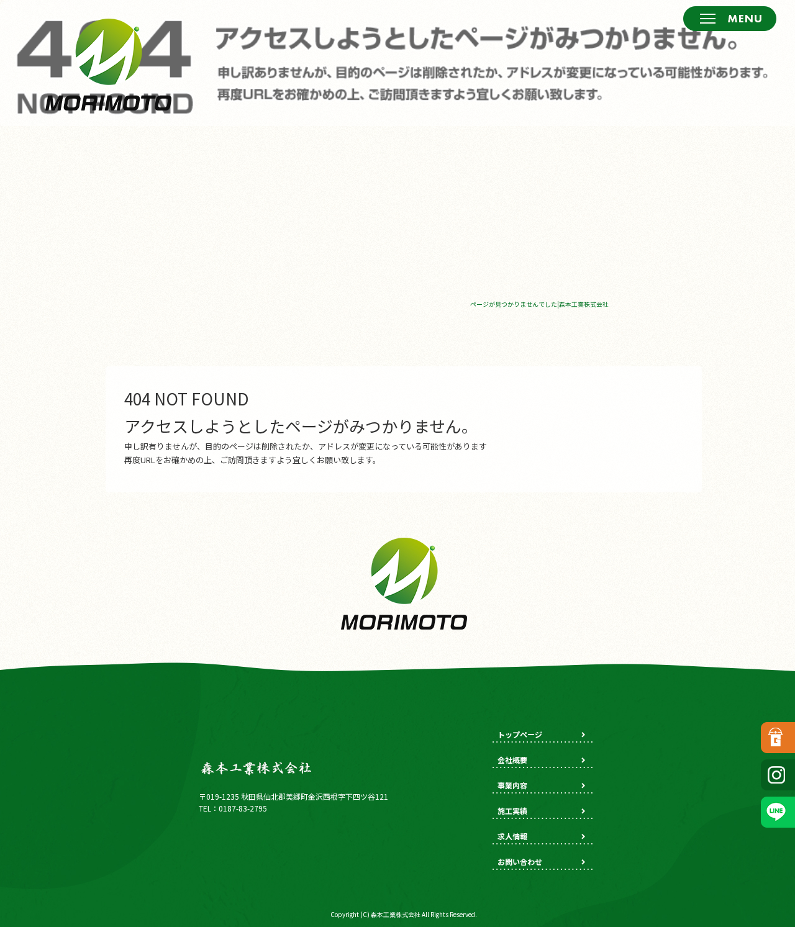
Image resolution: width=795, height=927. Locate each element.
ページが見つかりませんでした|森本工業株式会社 (539, 304)
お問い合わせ (519, 861)
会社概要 (512, 759)
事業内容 (512, 785)
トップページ (519, 734)
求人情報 (512, 836)
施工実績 (512, 810)
